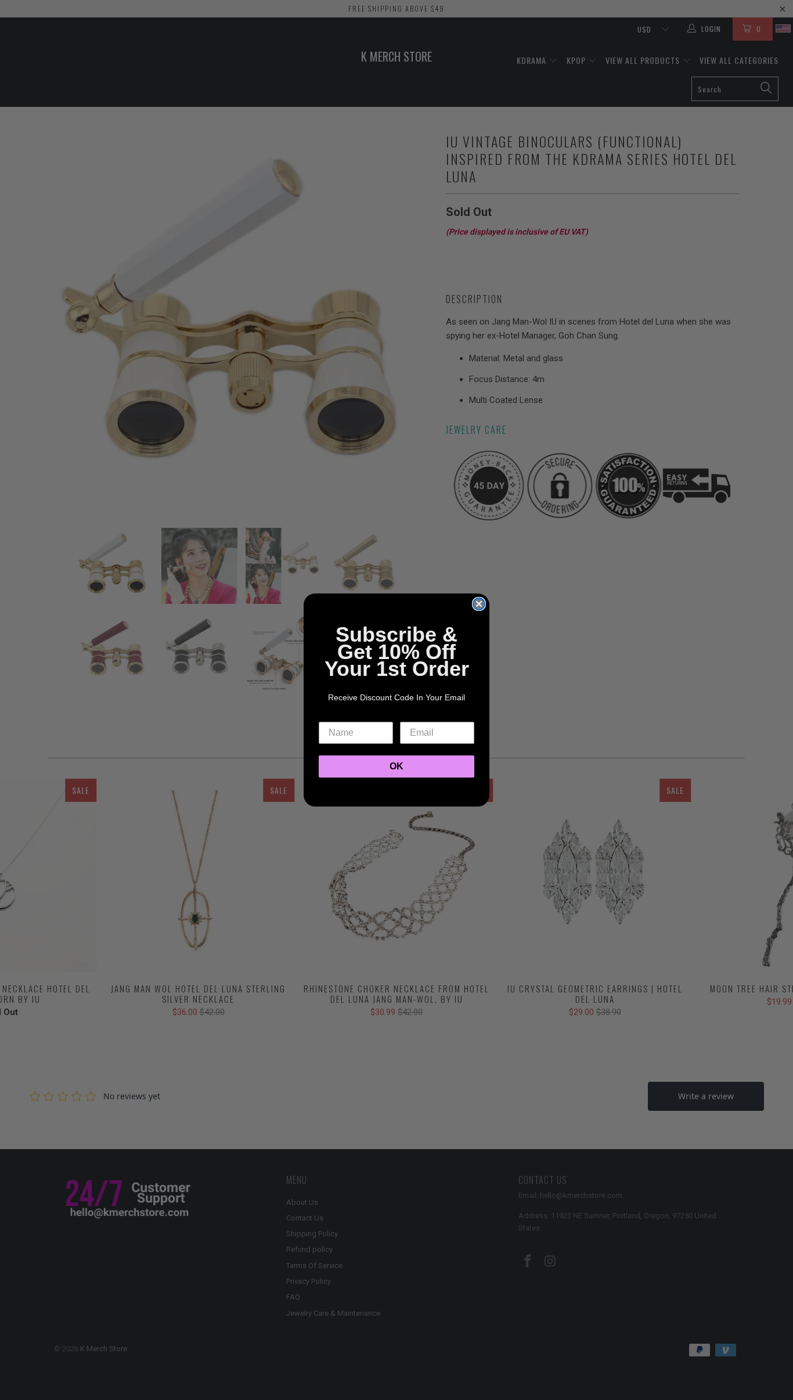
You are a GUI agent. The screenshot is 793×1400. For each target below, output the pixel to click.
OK (396, 766)
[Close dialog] (479, 604)
